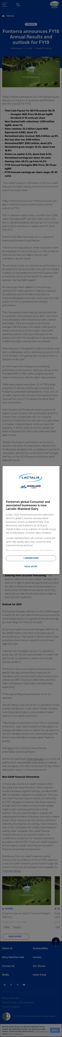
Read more (31, 567)
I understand (31, 558)
